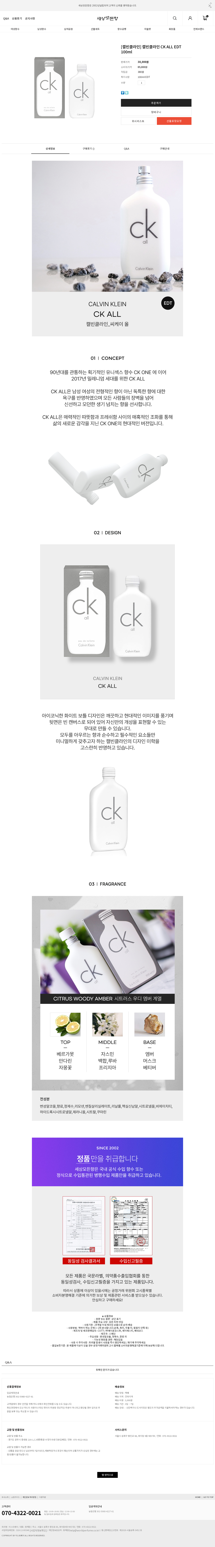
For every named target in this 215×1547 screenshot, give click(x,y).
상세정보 (50, 148)
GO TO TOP (208, 1497)
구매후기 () (88, 148)
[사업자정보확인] (38, 1530)
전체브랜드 (198, 29)
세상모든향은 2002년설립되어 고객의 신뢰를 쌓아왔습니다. (107, 5)
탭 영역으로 (107, 1474)
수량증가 (148, 83)
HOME (198, 1497)
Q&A (6, 18)
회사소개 (5, 1497)
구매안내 (164, 148)
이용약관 (42, 1497)
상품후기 (17, 18)
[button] (210, 3)
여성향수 (15, 29)
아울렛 (147, 29)
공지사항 (30, 18)
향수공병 (122, 29)
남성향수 (41, 29)
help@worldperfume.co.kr (84, 1530)
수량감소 (152, 83)
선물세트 (95, 29)
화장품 (172, 29)
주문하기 (156, 103)
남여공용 (68, 29)
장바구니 (156, 112)
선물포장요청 (174, 121)
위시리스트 (138, 121)
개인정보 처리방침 (29, 1497)
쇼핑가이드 (15, 1497)
